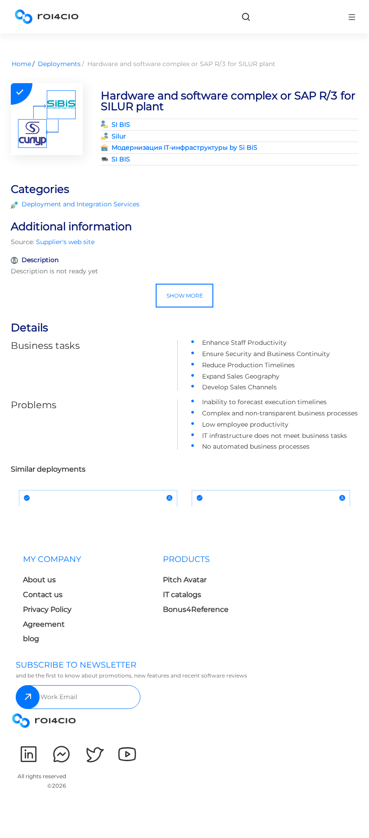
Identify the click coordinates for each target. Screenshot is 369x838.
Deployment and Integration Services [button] (81, 204)
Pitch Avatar (185, 579)
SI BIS (121, 124)
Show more (184, 295)
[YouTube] (127, 754)
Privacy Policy (47, 609)
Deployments (59, 64)
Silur (119, 136)
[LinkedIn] (28, 754)
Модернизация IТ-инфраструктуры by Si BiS (184, 147)
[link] (245, 16)
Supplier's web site (65, 242)
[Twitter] (94, 754)
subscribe (28, 697)
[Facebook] (61, 754)
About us (39, 579)
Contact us (43, 594)
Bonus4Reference (196, 609)
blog (31, 638)
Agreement (44, 624)
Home (21, 64)
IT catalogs (182, 594)
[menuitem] (86, 601)
